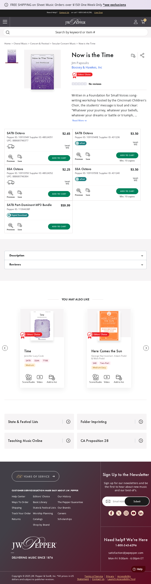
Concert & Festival (39, 43)
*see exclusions (114, 5)
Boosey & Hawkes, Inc (87, 67)
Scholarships (65, 519)
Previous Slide (5, 348)
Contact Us (64, 12)
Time (27, 351)
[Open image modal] (42, 73)
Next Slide (146, 348)
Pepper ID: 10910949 (18, 137)
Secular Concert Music (64, 43)
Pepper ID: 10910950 (18, 173)
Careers (62, 513)
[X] (118, 513)
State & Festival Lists (44, 507)
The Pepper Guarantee (70, 502)
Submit (137, 501)
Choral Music (20, 43)
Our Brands (64, 507)
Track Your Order (21, 513)
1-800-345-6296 (126, 545)
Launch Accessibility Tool (121, 579)
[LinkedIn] (140, 513)
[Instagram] (126, 513)
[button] (42, 71)
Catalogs (38, 519)
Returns (16, 519)
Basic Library (40, 502)
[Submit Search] (8, 32)
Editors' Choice (41, 496)
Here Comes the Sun (106, 351)
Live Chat (98, 12)
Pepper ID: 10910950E (86, 173)
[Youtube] (133, 513)
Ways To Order (20, 502)
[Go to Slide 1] (11, 56)
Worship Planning (43, 513)
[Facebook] (111, 513)
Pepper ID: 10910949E (86, 137)
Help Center (18, 496)
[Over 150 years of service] (35, 476)
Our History (64, 496)
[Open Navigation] (5, 22)
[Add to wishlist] (133, 55)
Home (7, 43)
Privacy (110, 576)
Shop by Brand (41, 524)
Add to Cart (59, 158)
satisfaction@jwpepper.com (125, 552)
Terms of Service (94, 576)
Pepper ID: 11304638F (18, 209)
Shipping (17, 507)
